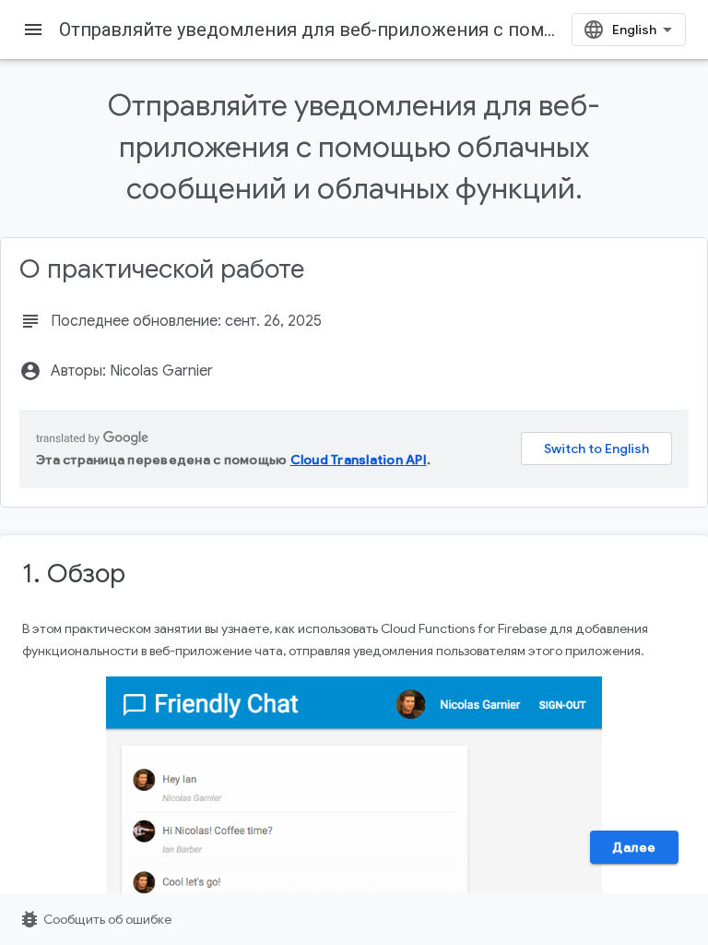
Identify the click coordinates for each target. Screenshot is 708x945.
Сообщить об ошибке (94, 919)
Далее (634, 847)
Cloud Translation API (358, 459)
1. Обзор (73, 573)
